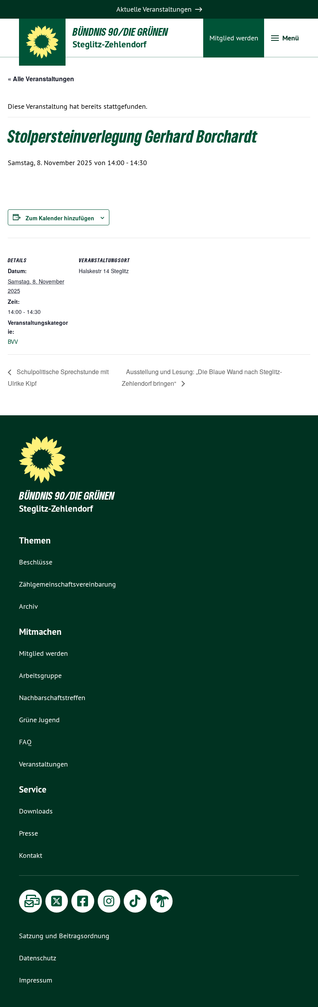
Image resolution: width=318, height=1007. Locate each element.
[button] (285, 38)
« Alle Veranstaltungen (41, 78)
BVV (13, 341)
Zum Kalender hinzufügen (60, 218)
